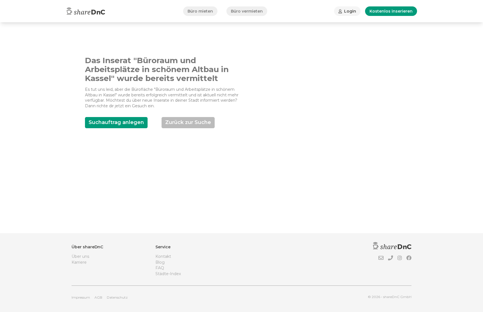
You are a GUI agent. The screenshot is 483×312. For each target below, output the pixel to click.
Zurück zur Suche (188, 122)
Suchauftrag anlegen (116, 122)
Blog (160, 262)
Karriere (79, 262)
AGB (98, 297)
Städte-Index (168, 273)
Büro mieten (200, 11)
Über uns (80, 256)
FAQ (159, 267)
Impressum (81, 297)
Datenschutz (117, 297)
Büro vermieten (247, 11)
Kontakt (163, 256)
